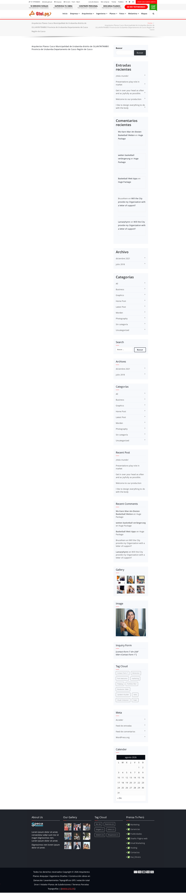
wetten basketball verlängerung (131, 522)
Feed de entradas (124, 725)
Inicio (65, 13)
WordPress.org (123, 737)
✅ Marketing (133, 824)
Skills (135, 695)
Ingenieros (101, 13)
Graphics (120, 295)
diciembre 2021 (123, 258)
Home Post (121, 301)
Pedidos (120, 2)
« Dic (119, 798)
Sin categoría (122, 324)
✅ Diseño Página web (137, 838)
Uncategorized (122, 330)
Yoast (135, 700)
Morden (119, 312)
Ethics (111, 829)
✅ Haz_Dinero (134, 857)
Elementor (136, 673)
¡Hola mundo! (122, 76)
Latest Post (121, 307)
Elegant (99, 829)
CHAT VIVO (153, 7)
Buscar (119, 48)
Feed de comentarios (125, 731)
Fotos (121, 13)
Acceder (119, 720)
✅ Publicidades (134, 834)
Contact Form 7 (122, 673)
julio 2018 (120, 264)
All (117, 283)
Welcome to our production (128, 99)
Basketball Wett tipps (128, 178)
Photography (122, 318)
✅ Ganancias (133, 829)
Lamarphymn (124, 222)
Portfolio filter (131, 684)
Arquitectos (87, 13)
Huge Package (124, 182)
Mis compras (105, 2)
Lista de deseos (93, 2)
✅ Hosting (132, 847)
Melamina (132, 13)
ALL (98, 824)
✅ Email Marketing (136, 843)
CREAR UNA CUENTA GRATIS (146, 2)
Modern (100, 835)
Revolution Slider (123, 689)
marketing (135, 678)
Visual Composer (123, 700)
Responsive (113, 835)
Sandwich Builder (123, 695)
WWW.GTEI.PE (67, 888)
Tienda (114, 2)
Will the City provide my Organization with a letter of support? (132, 202)
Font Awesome (122, 678)
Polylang (120, 684)
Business (120, 289)
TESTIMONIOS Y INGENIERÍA (38, 7)
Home (150, 23)
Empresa (74, 13)
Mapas (144, 13)
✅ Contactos (133, 852)
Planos (112, 13)
